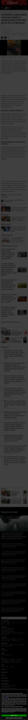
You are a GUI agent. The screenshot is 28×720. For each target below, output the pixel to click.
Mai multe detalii (6, 697)
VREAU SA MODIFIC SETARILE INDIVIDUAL (14, 718)
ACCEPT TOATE (14, 715)
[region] (14, 704)
